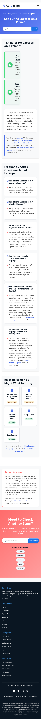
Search (35, 29)
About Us (5, 617)
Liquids (4, 650)
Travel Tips (5, 672)
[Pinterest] (27, 691)
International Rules (8, 665)
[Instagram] (23, 691)
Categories (12, 14)
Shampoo (20, 556)
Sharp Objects (6, 646)
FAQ (3, 621)
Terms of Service (20, 696)
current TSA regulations (23, 140)
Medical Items (6, 643)
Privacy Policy (8, 696)
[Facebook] (14, 691)
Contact (4, 624)
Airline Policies (6, 669)
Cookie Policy (33, 696)
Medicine (20, 568)
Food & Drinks (6, 640)
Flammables (6, 653)
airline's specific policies (22, 143)
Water (20, 564)
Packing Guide (6, 675)
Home (4, 14)
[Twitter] (18, 691)
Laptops (20, 138)
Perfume (20, 560)
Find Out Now (33, 540)
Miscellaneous (22, 14)
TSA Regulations (7, 662)
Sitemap (4, 627)
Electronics (5, 636)
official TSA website (21, 501)
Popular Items (6, 614)
